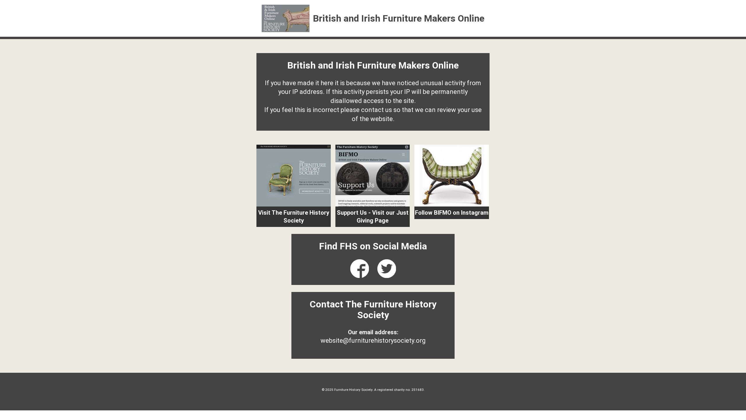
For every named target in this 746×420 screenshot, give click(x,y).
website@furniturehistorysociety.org (373, 340)
